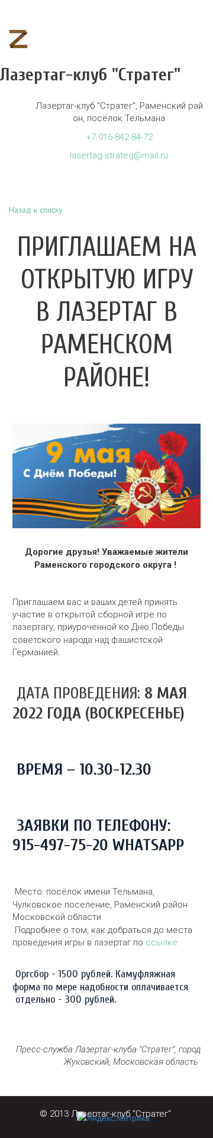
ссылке (162, 942)
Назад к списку (36, 209)
